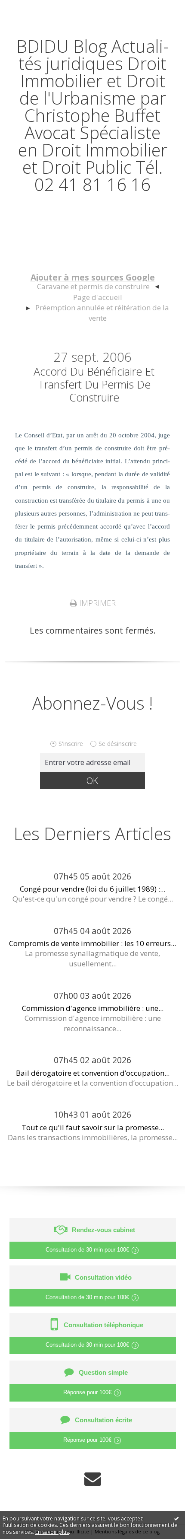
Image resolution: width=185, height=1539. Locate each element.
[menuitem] (97, 286)
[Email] (92, 1478)
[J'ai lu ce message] (176, 1518)
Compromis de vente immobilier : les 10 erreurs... (92, 943)
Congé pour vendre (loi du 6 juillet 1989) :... (92, 889)
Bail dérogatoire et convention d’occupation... (93, 1073)
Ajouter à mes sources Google (93, 277)
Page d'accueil (97, 297)
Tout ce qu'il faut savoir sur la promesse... (93, 1127)
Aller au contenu (37, 9)
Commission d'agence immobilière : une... (92, 1008)
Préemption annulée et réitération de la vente (102, 313)
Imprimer (96, 603)
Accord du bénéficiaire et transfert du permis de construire (94, 384)
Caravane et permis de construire (93, 286)
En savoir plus (52, 1532)
